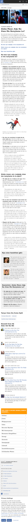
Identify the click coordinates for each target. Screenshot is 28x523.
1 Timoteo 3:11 (7, 62)
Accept (3, 520)
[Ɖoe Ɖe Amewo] (23, 4)
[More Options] (26, 4)
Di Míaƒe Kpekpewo (6, 474)
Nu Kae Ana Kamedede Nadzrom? (15, 397)
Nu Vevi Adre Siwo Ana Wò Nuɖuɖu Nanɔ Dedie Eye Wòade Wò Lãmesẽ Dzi (16, 381)
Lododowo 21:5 (20, 182)
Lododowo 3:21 (20, 203)
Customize (15, 520)
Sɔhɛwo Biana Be (5, 4)
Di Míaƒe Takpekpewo (6, 476)
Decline (9, 520)
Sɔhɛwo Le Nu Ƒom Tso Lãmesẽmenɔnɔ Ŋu (12, 331)
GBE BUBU (4, 7)
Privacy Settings (16, 516)
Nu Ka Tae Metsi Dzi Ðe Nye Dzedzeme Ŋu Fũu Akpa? (13, 345)
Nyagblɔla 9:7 (18, 223)
